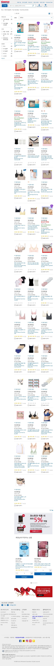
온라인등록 (13, 618)
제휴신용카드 (14, 625)
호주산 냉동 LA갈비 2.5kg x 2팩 (42, 564)
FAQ (23, 612)
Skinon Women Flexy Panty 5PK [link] (47, 299)
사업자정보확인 (45, 648)
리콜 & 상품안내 (25, 616)
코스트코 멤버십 (15, 609)
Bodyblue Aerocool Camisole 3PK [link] (18, 159)
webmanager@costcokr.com (18, 648)
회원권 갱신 (13, 614)
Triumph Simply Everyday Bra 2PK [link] (46, 466)
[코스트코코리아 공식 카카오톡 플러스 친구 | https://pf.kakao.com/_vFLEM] (24, 641)
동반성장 (45, 620)
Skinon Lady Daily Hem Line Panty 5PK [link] (19, 366)
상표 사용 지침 (46, 637)
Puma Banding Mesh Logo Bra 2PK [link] (47, 366)
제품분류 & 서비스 (5, 620)
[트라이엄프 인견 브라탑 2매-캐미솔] (29, 182)
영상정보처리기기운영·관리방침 (33, 637)
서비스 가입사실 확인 (6, 658)
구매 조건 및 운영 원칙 (48, 614)
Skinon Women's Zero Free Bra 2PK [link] (47, 333)
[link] (20, 33)
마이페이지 (13, 620)
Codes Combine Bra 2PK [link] (33, 157)
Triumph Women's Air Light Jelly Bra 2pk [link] (47, 159)
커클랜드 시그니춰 (5, 618)
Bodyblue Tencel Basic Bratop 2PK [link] (33, 366)
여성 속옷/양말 (15, 9)
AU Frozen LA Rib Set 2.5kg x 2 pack (42, 565)
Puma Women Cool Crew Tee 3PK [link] (19, 299)
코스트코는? (3, 612)
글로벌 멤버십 (14, 627)
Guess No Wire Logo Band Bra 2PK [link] (47, 266)
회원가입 (13, 612)
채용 (2, 624)
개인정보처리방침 (19, 637)
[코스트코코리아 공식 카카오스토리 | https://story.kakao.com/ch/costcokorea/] (34, 641)
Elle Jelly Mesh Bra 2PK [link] (46, 82)
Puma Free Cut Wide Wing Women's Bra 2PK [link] (20, 266)
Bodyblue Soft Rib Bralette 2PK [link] (20, 192)
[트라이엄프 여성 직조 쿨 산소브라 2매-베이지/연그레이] (42, 111)
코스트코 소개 (4, 609)
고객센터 (24, 609)
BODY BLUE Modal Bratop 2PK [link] (33, 50)
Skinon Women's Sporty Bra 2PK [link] (19, 228)
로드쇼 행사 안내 (36, 622)
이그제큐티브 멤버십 (15, 616)
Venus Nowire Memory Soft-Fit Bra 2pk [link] (33, 228)
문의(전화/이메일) (26, 614)
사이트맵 (6, 637)
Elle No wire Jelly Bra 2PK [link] (46, 192)
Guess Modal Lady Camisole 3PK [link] (18, 88)
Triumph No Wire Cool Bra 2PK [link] (20, 125)
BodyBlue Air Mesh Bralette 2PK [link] (32, 121)
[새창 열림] (3, 651)
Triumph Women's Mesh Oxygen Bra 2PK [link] (46, 124)
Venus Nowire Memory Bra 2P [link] (20, 399)
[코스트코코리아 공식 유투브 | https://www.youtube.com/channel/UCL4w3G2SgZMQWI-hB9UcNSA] (30, 641)
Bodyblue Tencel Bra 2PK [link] (33, 431)
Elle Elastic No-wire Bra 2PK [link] (33, 84)
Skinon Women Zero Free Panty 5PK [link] (46, 399)
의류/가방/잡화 (7, 9)
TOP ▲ (51, 510)
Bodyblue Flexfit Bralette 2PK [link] (33, 466)
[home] (5, 2)
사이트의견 (24, 618)
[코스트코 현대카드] (33, 533)
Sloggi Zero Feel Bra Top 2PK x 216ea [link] (33, 399)
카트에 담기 (24, 577)
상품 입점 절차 (46, 616)
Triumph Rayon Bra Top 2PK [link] (33, 195)
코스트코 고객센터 (7, 603)
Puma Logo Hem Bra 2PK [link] (33, 264)
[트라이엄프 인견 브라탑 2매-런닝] (31, 182)
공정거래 (45, 618)
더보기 (3, 58)
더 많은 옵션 (17, 35)
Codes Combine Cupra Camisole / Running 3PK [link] (19, 466)
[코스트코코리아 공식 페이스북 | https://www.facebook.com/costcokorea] (20, 641)
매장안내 (34, 612)
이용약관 (12, 637)
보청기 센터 (34, 614)
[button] (34, 5)
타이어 (33, 624)
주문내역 (13, 623)
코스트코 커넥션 (4, 622)
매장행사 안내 (35, 620)
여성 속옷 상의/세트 (24, 9)
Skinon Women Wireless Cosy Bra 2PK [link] (33, 333)
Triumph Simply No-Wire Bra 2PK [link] (19, 500)
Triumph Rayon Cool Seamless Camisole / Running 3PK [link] (45, 50)
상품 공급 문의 (46, 612)
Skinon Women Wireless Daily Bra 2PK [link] (46, 433)
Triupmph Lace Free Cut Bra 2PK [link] (19, 433)
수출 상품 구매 (25, 620)
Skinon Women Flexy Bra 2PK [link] (19, 333)
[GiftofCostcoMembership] (33, 596)
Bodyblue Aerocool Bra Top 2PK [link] (33, 299)
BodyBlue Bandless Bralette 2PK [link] (45, 232)
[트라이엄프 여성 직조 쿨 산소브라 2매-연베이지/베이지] (44, 111)
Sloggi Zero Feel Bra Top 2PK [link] (19, 46)
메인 (2, 9)
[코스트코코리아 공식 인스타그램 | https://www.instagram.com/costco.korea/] (27, 641)
